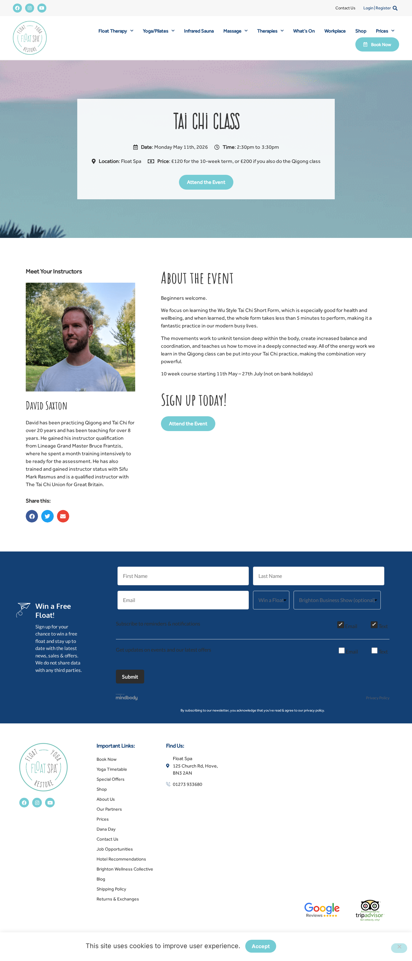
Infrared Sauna (199, 30)
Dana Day (106, 829)
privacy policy (314, 710)
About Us (106, 799)
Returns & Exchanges (118, 898)
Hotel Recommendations (121, 859)
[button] (395, 8)
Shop (360, 30)
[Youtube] (41, 8)
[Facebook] (17, 8)
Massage (232, 30)
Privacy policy (304, 946)
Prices (382, 30)
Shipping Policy (111, 888)
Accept (261, 946)
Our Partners (109, 809)
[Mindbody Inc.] (127, 698)
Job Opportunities (115, 849)
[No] (399, 948)
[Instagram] (29, 8)
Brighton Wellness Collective (125, 868)
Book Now (107, 759)
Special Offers (111, 779)
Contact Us (345, 7)
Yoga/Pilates (155, 30)
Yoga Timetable (112, 769)
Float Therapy (112, 30)
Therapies (267, 30)
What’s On (304, 30)
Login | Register (377, 7)
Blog (101, 878)
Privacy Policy (377, 697)
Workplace (335, 30)
